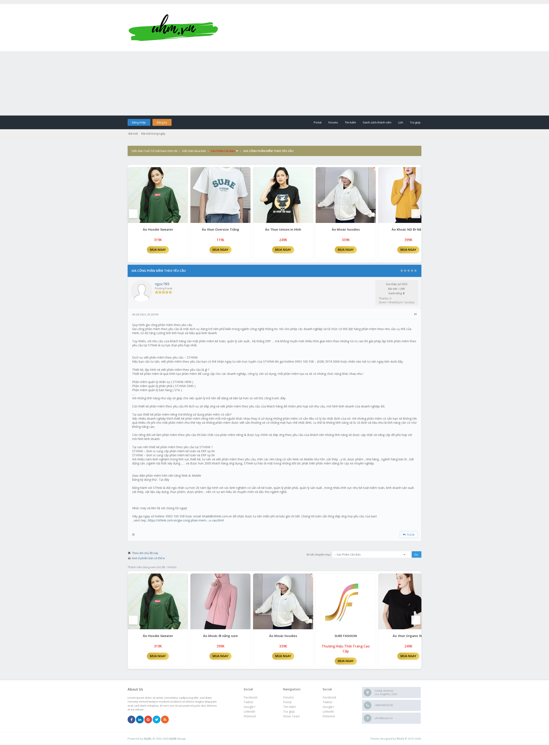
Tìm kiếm (350, 122)
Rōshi (400, 738)
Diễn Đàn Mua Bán (194, 151)
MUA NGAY (158, 250)
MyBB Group (177, 738)
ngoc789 (162, 283)
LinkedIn (328, 711)
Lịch (400, 122)
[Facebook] (131, 720)
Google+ (329, 707)
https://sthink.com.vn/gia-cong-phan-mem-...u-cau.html (186, 520)
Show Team (291, 716)
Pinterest (329, 716)
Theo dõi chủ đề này (145, 553)
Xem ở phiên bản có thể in (148, 558)
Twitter (327, 702)
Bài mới (133, 133)
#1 (415, 314)
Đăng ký (162, 122)
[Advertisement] (274, 83)
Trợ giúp (415, 122)
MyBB (147, 738)
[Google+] (148, 720)
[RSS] (165, 720)
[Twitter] (156, 720)
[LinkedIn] (140, 720)
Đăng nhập (139, 122)
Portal (317, 122)
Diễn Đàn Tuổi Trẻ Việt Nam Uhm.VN (154, 151)
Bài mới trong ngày (153, 133)
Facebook (329, 697)
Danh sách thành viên (377, 122)
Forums (333, 122)
